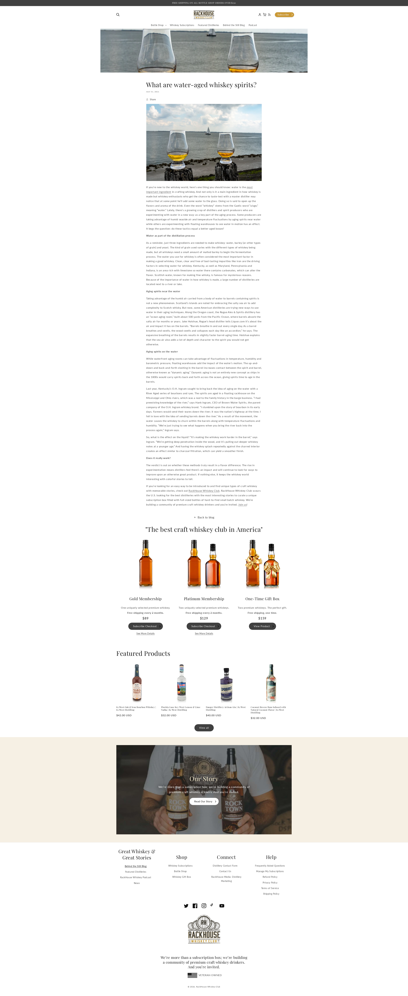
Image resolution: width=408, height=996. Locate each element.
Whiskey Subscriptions (180, 865)
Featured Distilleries (135, 871)
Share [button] (153, 99)
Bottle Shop (180, 871)
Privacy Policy (270, 882)
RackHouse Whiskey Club (208, 986)
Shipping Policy (271, 893)
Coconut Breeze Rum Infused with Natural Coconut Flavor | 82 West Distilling (268, 710)
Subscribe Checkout (145, 626)
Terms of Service (270, 888)
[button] (118, 14)
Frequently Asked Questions (270, 865)
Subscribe (283, 14)
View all (204, 727)
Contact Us (225, 871)
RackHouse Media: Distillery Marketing (226, 878)
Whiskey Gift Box (181, 876)
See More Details (145, 633)
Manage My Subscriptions (270, 871)
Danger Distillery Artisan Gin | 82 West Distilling (226, 708)
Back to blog (206, 517)
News (137, 883)
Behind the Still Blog (136, 866)
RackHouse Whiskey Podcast (135, 877)
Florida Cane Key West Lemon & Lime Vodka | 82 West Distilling (180, 708)
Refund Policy (270, 876)
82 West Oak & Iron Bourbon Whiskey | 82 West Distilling (136, 708)
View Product (262, 626)
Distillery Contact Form (225, 865)
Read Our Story (203, 801)
